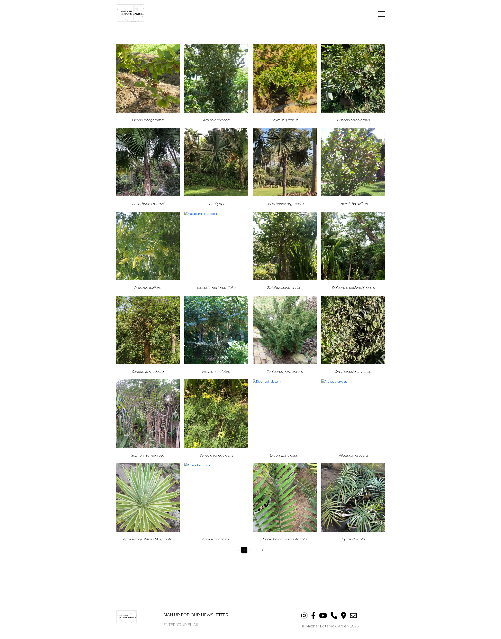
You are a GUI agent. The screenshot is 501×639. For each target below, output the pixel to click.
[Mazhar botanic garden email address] (352, 615)
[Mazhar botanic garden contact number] (333, 615)
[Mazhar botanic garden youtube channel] (322, 615)
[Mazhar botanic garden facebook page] (312, 615)
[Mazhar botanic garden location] (342, 615)
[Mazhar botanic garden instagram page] (303, 615)
